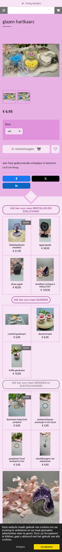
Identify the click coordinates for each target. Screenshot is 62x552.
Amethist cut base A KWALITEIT (45, 285)
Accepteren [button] (47, 546)
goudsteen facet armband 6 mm (17, 460)
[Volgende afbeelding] (54, 60)
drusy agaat (17, 284)
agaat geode (45, 245)
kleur (8, 124)
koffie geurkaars (17, 370)
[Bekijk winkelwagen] (58, 10)
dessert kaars (45, 334)
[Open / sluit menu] (4, 10)
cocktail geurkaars (17, 334)
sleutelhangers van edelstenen (45, 460)
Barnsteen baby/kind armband (17, 420)
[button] (9, 96)
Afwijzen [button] (20, 546)
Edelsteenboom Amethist (16, 246)
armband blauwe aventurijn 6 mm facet (45, 420)
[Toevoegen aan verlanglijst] (55, 149)
